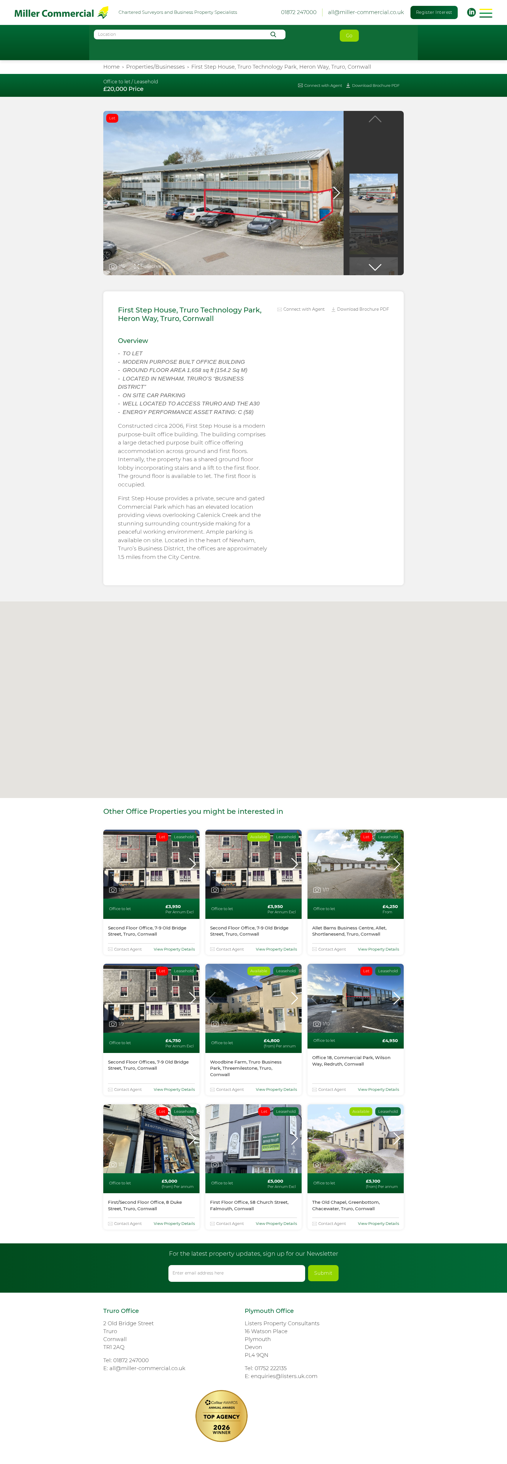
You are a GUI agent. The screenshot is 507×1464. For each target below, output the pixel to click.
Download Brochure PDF (376, 85)
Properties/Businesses (155, 67)
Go (349, 35)
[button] (337, 193)
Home (111, 67)
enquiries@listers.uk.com (284, 1376)
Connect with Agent (323, 85)
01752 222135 (271, 1368)
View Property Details (174, 949)
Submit (323, 1273)
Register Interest (434, 12)
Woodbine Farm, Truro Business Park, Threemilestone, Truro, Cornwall (246, 1068)
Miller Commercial (61, 12)
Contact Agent (128, 949)
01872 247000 (131, 1360)
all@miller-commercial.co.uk (366, 12)
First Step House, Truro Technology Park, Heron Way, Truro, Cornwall (281, 67)
